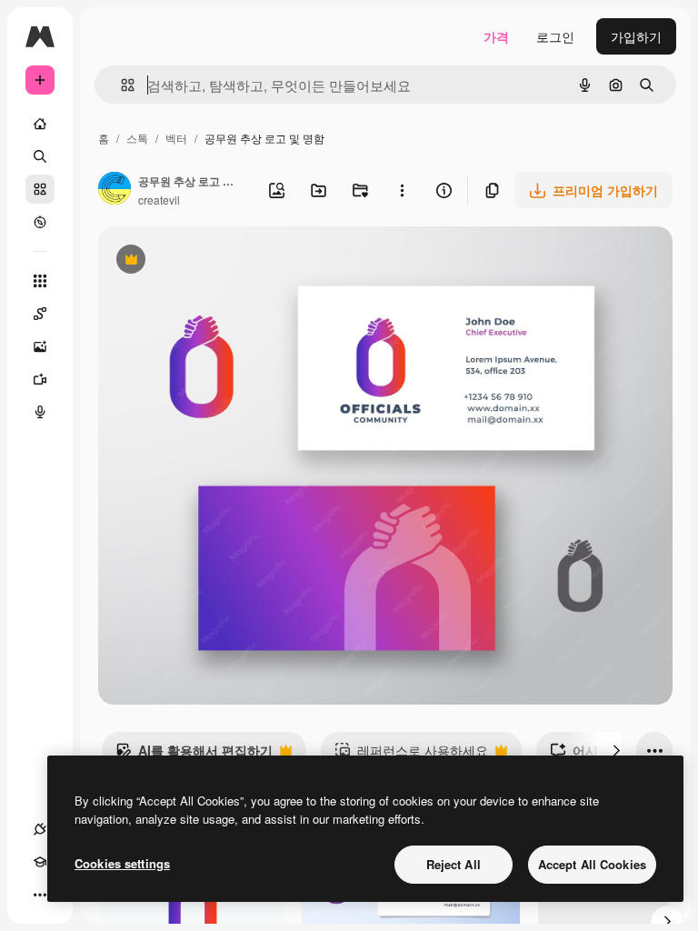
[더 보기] (40, 894)
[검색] (40, 156)
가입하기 (636, 36)
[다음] (616, 750)
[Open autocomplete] (120, 85)
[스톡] (40, 189)
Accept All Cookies (592, 864)
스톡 (137, 137)
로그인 (555, 36)
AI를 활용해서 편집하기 (194, 754)
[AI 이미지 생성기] (40, 346)
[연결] (40, 829)
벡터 (176, 137)
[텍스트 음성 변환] (40, 411)
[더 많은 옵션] (402, 190)
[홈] (40, 123)
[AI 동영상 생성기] (40, 379)
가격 (496, 36)
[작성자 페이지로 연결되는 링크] (114, 190)
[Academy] (40, 861)
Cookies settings (122, 863)
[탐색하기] (40, 221)
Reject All (453, 864)
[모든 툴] (40, 280)
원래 (202, 261)
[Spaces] (40, 313)
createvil (159, 199)
